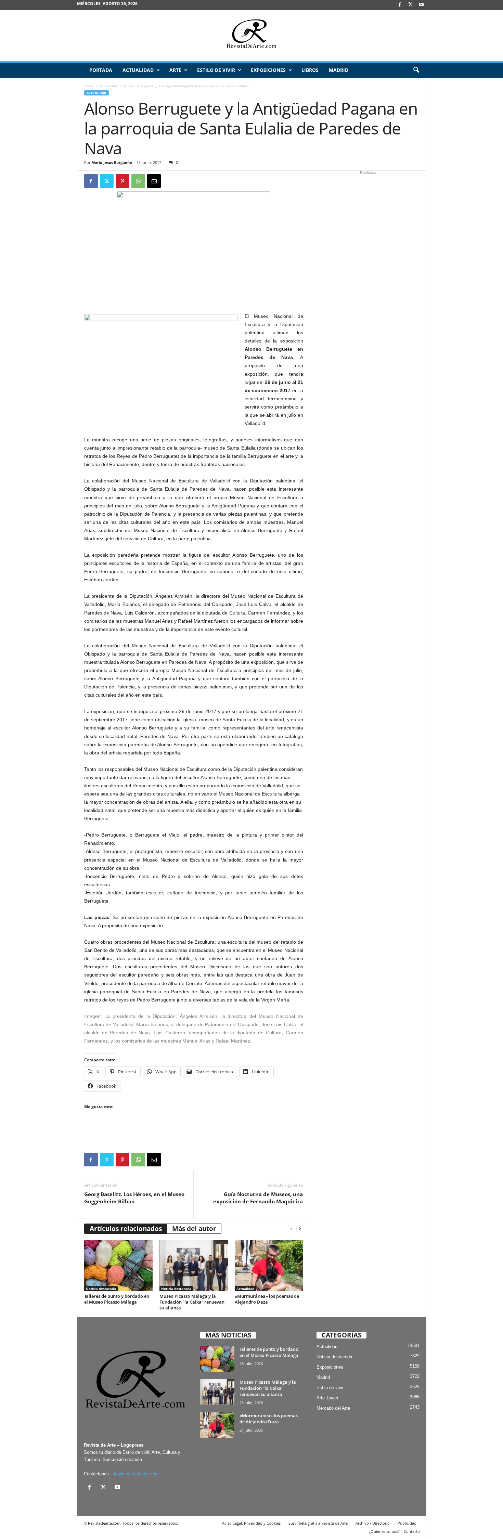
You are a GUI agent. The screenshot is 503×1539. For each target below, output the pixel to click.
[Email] (154, 181)
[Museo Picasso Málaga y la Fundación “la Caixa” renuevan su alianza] (193, 1265)
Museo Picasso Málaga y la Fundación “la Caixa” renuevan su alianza (191, 1302)
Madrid (338, 70)
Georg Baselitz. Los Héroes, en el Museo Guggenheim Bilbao (134, 1198)
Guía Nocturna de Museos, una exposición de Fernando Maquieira (258, 1198)
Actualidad (138, 70)
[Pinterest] (122, 181)
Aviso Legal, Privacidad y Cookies (251, 1523)
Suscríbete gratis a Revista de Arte (318, 1523)
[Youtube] (421, 5)
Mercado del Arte (333, 1408)
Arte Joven (327, 1397)
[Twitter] (107, 181)
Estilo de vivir (216, 70)
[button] (416, 70)
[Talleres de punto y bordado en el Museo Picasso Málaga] (118, 1265)
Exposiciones (268, 70)
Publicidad (407, 1523)
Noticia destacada (101, 1288)
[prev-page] (291, 1228)
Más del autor (194, 1228)
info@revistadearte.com (135, 1473)
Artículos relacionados (126, 1228)
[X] (411, 5)
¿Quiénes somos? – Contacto (394, 1531)
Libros (310, 70)
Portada (100, 70)
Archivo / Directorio (373, 1523)
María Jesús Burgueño (111, 162)
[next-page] (299, 1228)
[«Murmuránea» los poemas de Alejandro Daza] (269, 1265)
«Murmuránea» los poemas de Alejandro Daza (267, 1299)
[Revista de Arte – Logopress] (251, 35)
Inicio (88, 85)
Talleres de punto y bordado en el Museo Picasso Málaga (116, 1299)
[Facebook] (400, 5)
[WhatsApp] (138, 181)
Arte (175, 70)
